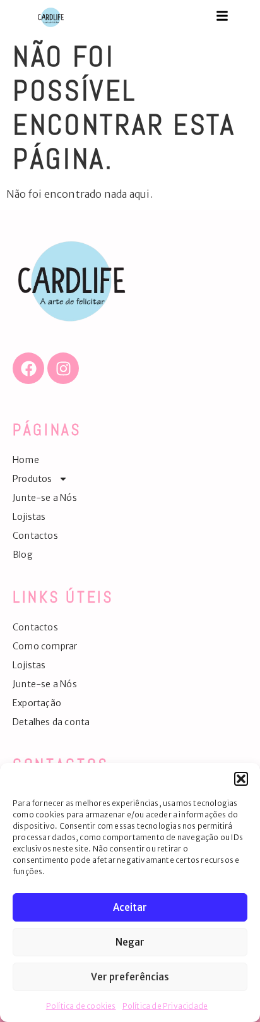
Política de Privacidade (165, 1006)
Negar (130, 942)
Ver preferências (130, 977)
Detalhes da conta (51, 722)
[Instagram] (63, 368)
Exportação (37, 703)
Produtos (32, 478)
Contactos (35, 535)
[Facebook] (28, 368)
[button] (241, 779)
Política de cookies (81, 1006)
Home (26, 460)
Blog (23, 554)
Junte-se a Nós (45, 497)
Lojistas (29, 516)
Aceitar (130, 907)
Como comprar (45, 646)
